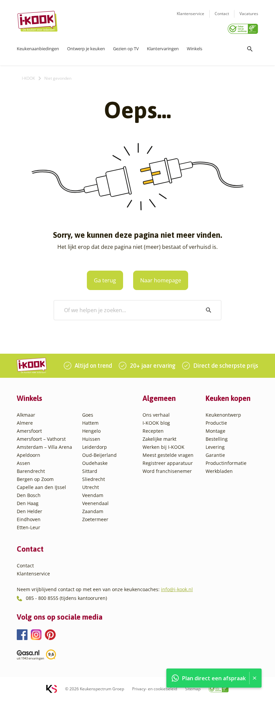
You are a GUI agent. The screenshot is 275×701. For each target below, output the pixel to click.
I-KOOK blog (156, 423)
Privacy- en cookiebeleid (154, 689)
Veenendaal (95, 503)
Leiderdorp (94, 447)
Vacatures (248, 13)
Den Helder (29, 511)
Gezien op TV (126, 49)
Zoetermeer (95, 519)
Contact (222, 13)
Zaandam (92, 511)
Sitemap (193, 689)
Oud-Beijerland (99, 455)
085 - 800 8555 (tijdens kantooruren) (66, 598)
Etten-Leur (28, 527)
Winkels (194, 49)
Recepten (153, 431)
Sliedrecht (93, 479)
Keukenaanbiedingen (38, 49)
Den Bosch (29, 495)
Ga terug (105, 280)
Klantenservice (190, 13)
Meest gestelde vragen (168, 455)
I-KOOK (28, 78)
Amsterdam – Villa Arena (44, 447)
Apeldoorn (28, 455)
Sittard (89, 471)
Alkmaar (26, 415)
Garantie (215, 455)
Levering (215, 447)
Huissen (91, 439)
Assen (23, 463)
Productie (216, 423)
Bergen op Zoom (35, 479)
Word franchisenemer (167, 471)
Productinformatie (226, 463)
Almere (25, 423)
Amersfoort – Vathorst (41, 439)
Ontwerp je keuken (86, 49)
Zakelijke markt (159, 439)
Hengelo (91, 431)
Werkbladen (219, 471)
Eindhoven (29, 519)
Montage (215, 431)
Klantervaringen (163, 49)
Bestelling (217, 439)
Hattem (90, 423)
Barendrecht (31, 471)
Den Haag (28, 503)
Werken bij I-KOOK (163, 447)
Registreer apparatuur (168, 463)
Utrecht (90, 487)
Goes (87, 415)
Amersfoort (29, 431)
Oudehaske (95, 463)
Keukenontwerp (223, 415)
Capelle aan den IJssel (41, 487)
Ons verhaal (156, 415)
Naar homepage (160, 280)
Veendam (92, 495)
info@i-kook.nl (177, 589)
